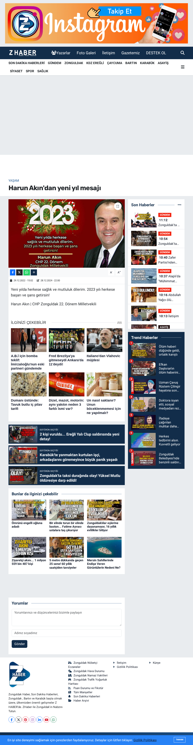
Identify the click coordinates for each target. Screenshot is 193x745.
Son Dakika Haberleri (87, 696)
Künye (156, 662)
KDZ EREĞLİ (95, 63)
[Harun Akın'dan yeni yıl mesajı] (66, 233)
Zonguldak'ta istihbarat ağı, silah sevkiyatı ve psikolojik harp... (168, 241)
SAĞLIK (42, 71)
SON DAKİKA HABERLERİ (26, 63)
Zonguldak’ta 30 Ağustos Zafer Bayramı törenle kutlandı (169, 222)
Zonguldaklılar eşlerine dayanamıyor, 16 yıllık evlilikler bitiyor (102, 526)
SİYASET (16, 71)
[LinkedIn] (39, 719)
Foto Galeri (86, 52)
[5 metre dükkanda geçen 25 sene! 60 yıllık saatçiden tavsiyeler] (66, 547)
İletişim (108, 52)
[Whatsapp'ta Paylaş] (26, 272)
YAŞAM (13, 180)
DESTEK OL (156, 52)
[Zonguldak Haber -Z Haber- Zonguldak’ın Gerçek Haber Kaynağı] (22, 53)
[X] (18, 719)
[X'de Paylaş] (19, 272)
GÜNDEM (54, 63)
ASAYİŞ (163, 63)
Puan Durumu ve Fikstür (88, 688)
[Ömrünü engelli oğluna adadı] (29, 510)
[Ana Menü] (183, 67)
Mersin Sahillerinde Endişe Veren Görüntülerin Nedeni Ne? (103, 563)
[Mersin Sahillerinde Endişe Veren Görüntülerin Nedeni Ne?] (104, 547)
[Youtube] (46, 719)
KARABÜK (147, 63)
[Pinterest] (25, 719)
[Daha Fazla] (34, 272)
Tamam (179, 739)
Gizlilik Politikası (127, 667)
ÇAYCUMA (114, 63)
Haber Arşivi (81, 700)
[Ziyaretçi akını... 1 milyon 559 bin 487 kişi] (29, 547)
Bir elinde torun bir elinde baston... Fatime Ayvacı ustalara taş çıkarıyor (66, 526)
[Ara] (183, 53)
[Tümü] (179, 205)
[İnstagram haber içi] (96, 23)
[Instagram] (32, 719)
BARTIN (131, 63)
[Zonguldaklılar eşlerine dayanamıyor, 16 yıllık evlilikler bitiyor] (104, 510)
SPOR (30, 71)
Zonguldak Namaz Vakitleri (91, 675)
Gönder (19, 644)
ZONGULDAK (73, 63)
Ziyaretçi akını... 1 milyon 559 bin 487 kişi (29, 562)
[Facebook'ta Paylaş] (12, 272)
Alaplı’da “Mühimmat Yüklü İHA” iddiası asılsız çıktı (169, 279)
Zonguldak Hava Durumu (89, 671)
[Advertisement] (96, 125)
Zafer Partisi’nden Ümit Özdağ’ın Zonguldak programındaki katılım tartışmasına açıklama (168, 260)
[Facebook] (11, 719)
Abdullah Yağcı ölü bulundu (169, 297)
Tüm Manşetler (83, 692)
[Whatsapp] (53, 719)
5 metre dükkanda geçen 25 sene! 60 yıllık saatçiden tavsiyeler (66, 563)
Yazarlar (63, 52)
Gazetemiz (130, 52)
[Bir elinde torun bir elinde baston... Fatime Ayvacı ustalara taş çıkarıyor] (66, 510)
